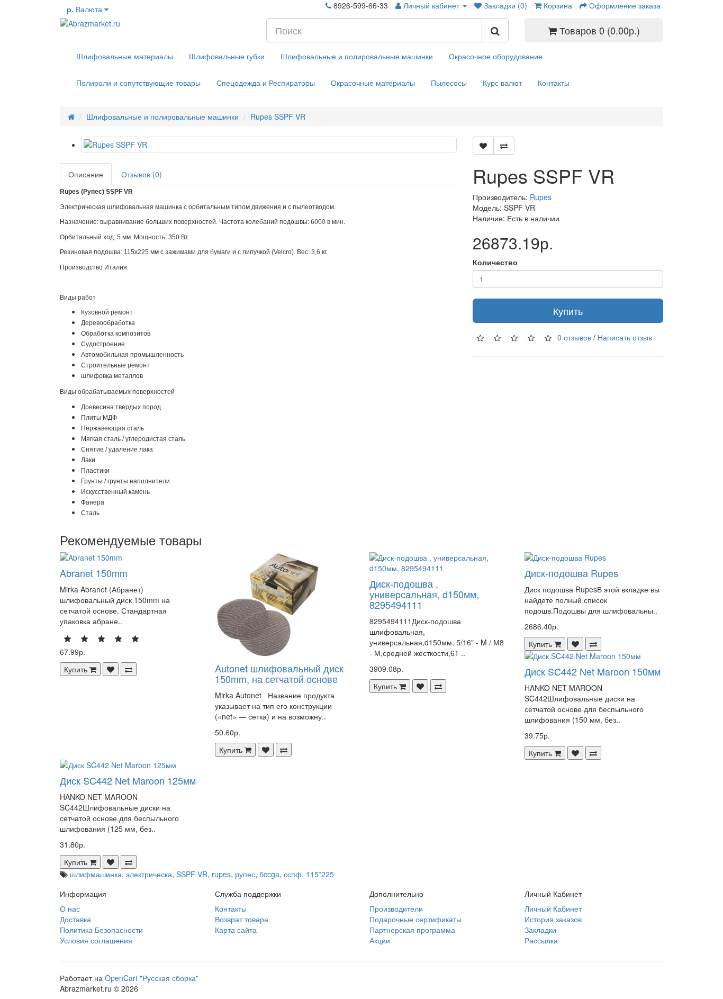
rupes (221, 874)
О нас (70, 908)
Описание (85, 174)
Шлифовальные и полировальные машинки (357, 56)
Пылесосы (449, 82)
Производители (396, 908)
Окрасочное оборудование (496, 56)
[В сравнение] (503, 146)
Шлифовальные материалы (124, 56)
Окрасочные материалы (373, 82)
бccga (269, 874)
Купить (568, 311)
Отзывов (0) (141, 174)
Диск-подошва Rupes (571, 573)
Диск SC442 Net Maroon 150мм (593, 671)
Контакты (554, 82)
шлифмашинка (96, 874)
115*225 (320, 874)
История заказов (553, 919)
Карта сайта (236, 929)
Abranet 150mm (94, 573)
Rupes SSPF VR (277, 116)
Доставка (75, 919)
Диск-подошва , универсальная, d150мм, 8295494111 (424, 594)
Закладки (540, 929)
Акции (379, 940)
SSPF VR (191, 874)
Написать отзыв (625, 336)
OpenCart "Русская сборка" (151, 978)
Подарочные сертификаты (415, 919)
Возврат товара (241, 919)
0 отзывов (574, 336)
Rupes (541, 197)
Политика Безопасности (101, 929)
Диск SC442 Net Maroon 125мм (128, 780)
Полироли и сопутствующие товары (138, 82)
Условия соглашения (96, 940)
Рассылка (541, 940)
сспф (293, 874)
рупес (245, 874)
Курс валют (502, 82)
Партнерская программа (412, 929)
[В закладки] (483, 146)
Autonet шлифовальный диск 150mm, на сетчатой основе (279, 673)
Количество (495, 262)
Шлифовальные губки (227, 56)
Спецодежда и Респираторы (265, 82)
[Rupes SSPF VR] (269, 144)
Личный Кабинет (553, 908)
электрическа (149, 874)
